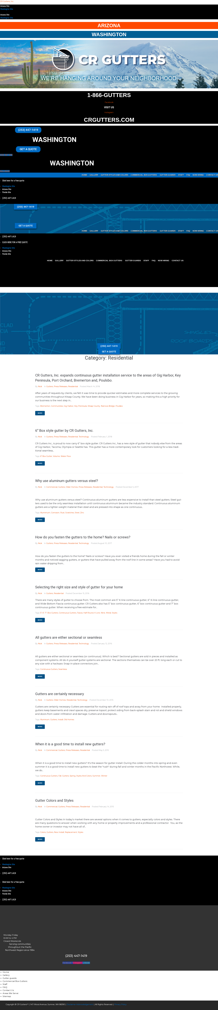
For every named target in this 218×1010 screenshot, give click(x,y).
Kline (103, 613)
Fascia (80, 613)
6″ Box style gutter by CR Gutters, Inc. (64, 430)
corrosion (55, 512)
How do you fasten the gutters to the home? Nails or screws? (82, 537)
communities (57, 406)
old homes (69, 719)
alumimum (45, 512)
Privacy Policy (120, 1004)
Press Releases (60, 386)
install (60, 719)
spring (72, 776)
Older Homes (72, 487)
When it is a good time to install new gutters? (70, 744)
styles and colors (84, 776)
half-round (88, 613)
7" (46, 613)
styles (114, 613)
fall (59, 776)
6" (43, 613)
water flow (66, 456)
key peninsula (80, 406)
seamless (62, 669)
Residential (73, 386)
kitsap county (94, 406)
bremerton (45, 406)
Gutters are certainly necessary (59, 694)
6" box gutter (46, 456)
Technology (84, 437)
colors (43, 832)
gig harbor (68, 406)
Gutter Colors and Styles (54, 800)
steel (77, 512)
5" (41, 613)
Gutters (49, 386)
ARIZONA (109, 25)
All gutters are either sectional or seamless (68, 637)
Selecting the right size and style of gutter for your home (79, 587)
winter (104, 776)
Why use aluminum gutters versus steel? (66, 481)
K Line (97, 613)
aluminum (44, 719)
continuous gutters (67, 613)
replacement (71, 832)
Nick (40, 386)
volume (56, 456)
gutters (53, 719)
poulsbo (119, 406)
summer (96, 776)
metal (108, 613)
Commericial (51, 487)
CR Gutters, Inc (6, 1)
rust (62, 512)
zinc (82, 512)
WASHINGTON (109, 34)
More (40, 413)
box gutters (52, 613)
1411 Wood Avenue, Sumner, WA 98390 (47, 1004)
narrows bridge (108, 406)
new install (59, 832)
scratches (69, 512)
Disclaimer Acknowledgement (80, 1004)
